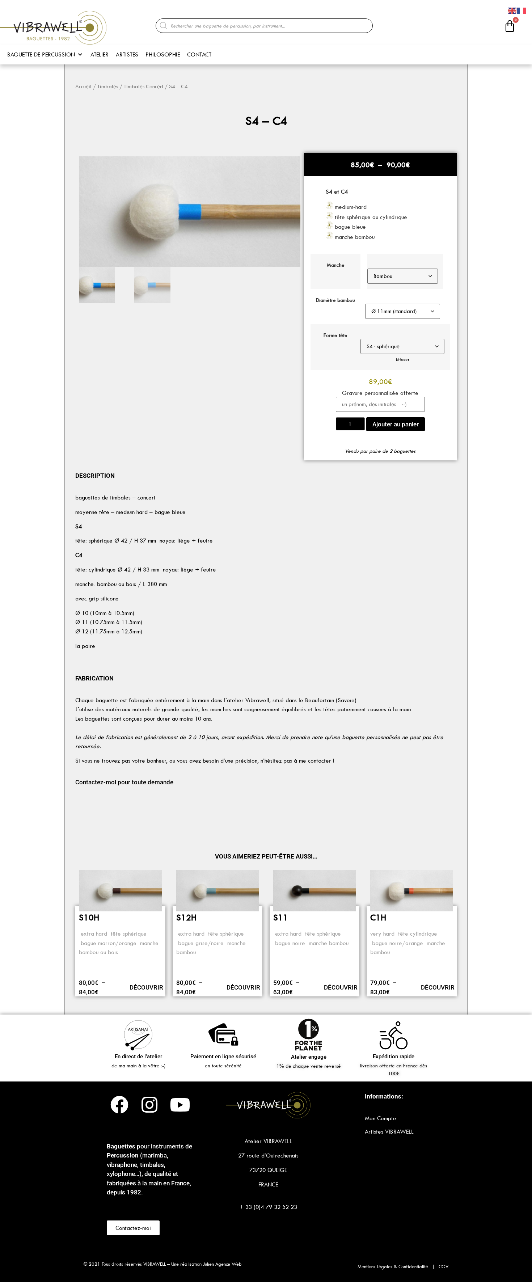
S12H (186, 918)
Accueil (83, 87)
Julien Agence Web (222, 1264)
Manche (336, 265)
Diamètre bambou (335, 300)
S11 (280, 918)
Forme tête (335, 335)
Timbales (107, 87)
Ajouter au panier (395, 424)
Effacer (402, 359)
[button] (45, 54)
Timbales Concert (143, 87)
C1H (378, 918)
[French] (522, 10)
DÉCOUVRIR (146, 987)
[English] (512, 10)
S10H (89, 918)
